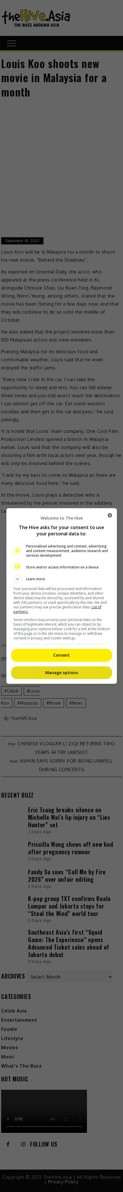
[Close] (110, 515)
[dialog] (61, 596)
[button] (61, 579)
